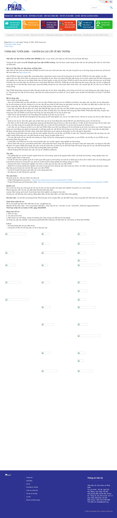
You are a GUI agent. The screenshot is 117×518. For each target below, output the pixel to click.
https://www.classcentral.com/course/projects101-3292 (51, 180)
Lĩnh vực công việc (51, 16)
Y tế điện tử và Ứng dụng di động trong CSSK (88, 25)
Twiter (96, 505)
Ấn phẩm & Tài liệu (36, 16)
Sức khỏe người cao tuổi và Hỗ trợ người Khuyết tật (12, 25)
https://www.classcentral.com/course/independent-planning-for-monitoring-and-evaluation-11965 (72, 182)
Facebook (89, 505)
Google (93, 505)
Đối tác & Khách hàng (89, 16)
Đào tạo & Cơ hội (37, 35)
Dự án (25, 16)
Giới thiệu (18, 16)
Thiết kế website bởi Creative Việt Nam (99, 511)
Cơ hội (77, 16)
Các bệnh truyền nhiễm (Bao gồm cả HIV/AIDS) (52, 25)
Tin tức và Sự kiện (67, 16)
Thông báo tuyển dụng (54, 35)
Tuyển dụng (8, 46)
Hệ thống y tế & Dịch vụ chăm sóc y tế (31, 25)
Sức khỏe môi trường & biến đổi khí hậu (103, 25)
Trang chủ (9, 16)
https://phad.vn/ (24, 72)
